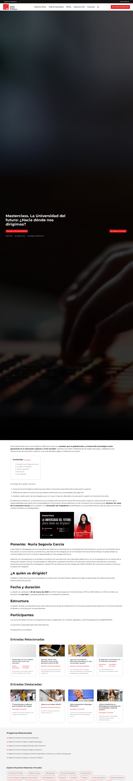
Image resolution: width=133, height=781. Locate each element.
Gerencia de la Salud (99, 777)
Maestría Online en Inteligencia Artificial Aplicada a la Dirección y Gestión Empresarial (39, 754)
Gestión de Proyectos (117, 777)
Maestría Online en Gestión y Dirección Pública (25, 757)
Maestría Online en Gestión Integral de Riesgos (25, 742)
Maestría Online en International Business (23, 738)
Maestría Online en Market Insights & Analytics (25, 750)
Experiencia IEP (79, 7)
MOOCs (68, 7)
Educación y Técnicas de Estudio (17, 231)
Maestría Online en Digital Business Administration (27, 746)
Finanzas (84, 777)
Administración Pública (15, 773)
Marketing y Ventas (102, 665)
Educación (62, 777)
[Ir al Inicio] (10, 7)
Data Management (48, 777)
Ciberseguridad (50, 773)
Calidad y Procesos (34, 773)
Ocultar (27, 460)
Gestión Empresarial (15, 667)
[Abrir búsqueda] (98, 7)
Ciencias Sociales (85, 773)
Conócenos (91, 7)
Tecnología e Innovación (118, 231)
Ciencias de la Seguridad (67, 773)
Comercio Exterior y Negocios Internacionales (22, 777)
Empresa (74, 777)
